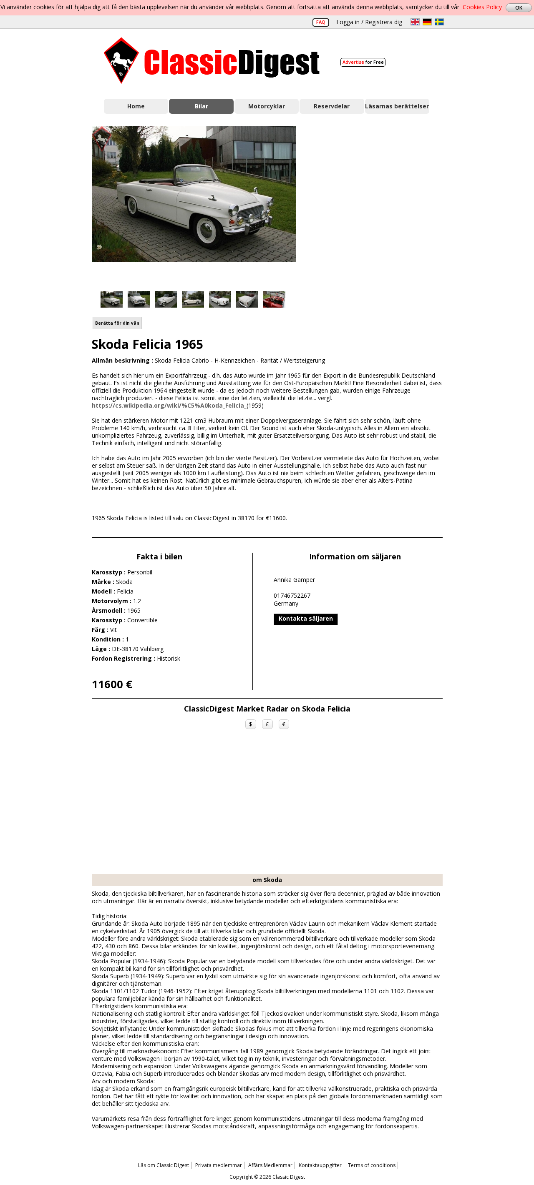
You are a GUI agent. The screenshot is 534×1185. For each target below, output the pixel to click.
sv (439, 21)
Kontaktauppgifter (320, 1165)
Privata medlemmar (218, 1165)
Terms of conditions (371, 1165)
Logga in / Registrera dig (369, 22)
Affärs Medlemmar (270, 1165)
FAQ (320, 22)
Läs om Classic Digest (163, 1165)
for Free (363, 62)
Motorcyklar (266, 106)
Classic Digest (212, 60)
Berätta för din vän (117, 323)
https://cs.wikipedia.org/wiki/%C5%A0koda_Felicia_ (169, 405)
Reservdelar (332, 106)
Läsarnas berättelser (397, 106)
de (427, 21)
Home (136, 106)
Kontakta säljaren (306, 618)
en (415, 21)
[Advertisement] (378, 201)
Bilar (201, 106)
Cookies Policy (482, 7)
